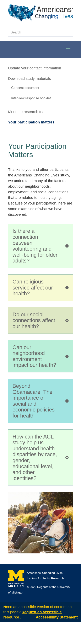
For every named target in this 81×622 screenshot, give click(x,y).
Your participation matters (31, 122)
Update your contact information (34, 68)
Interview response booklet (31, 98)
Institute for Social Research (45, 578)
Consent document (25, 88)
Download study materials (29, 78)
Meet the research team (28, 112)
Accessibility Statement (57, 617)
